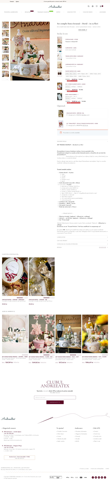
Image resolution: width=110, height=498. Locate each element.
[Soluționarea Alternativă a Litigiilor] (56, 477)
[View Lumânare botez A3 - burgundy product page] (59, 65)
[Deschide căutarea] (88, 6)
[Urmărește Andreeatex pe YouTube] (99, 477)
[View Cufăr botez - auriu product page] (59, 48)
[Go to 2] (5, 33)
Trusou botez (62, 184)
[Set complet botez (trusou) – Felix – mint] (68, 334)
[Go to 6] (5, 66)
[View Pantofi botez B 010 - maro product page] (59, 73)
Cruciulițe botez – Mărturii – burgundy (13, 299)
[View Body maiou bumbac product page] (59, 96)
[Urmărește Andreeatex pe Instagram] (96, 477)
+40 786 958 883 (9, 433)
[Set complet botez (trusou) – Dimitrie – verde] (15, 334)
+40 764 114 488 (8, 447)
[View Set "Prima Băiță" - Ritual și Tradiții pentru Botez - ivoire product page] (60, 124)
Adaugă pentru (80, 115)
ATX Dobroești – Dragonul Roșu (13, 446)
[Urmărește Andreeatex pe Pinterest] (102, 477)
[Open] (97, 6)
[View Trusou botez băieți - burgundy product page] (59, 56)
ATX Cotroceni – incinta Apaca (12, 432)
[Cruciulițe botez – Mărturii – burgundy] (15, 276)
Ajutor (17, 1)
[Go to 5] (5, 57)
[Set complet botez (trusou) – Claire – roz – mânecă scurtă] (42, 334)
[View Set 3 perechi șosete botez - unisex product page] (59, 86)
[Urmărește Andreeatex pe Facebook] (93, 477)
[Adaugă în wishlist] (25, 259)
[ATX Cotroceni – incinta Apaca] (2, 431)
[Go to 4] (5, 49)
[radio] (70, 74)
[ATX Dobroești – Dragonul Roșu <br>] (2, 445)
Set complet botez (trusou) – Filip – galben (94, 356)
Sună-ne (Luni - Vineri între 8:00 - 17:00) (19, 456)
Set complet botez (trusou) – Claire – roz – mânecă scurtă (42, 357)
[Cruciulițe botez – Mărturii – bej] (42, 276)
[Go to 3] (5, 41)
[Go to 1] (5, 25)
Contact (12, 1)
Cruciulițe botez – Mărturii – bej (38, 299)
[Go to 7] (5, 74)
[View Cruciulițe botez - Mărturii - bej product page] (60, 113)
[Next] (7, 79)
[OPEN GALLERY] (30, 51)
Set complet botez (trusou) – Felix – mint (67, 357)
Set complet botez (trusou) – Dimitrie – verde (15, 356)
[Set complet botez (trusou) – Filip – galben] (95, 334)
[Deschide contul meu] (92, 6)
